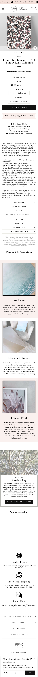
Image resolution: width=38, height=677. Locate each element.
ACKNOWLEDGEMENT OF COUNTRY (18, 616)
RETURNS (19, 223)
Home (18, 56)
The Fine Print (18, 628)
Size (19, 81)
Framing (19, 89)
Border (19, 97)
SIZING (19, 211)
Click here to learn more (19, 502)
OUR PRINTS (19, 202)
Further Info (18, 622)
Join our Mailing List (18, 635)
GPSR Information (19, 231)
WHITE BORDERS (19, 207)
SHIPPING (19, 219)
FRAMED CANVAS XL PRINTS (19, 215)
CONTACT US (19, 227)
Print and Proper (18, 652)
